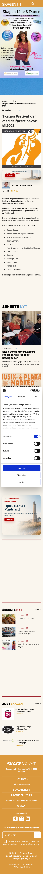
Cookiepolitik (27, 864)
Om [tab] (35, 397)
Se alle (38, 610)
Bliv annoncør (21, 789)
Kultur (13, 101)
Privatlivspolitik (22, 867)
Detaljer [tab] (21, 397)
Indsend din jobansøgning (21, 800)
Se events (10, 175)
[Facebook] (14, 191)
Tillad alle (21, 468)
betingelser (12, 844)
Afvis (21, 482)
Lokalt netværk (13, 855)
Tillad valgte (21, 475)
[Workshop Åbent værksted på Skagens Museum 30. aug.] (38, 171)
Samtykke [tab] (8, 397)
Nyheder (21, 779)
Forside (5, 101)
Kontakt (21, 805)
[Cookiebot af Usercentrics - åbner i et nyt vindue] (30, 390)
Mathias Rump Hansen (22, 185)
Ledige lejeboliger (21, 858)
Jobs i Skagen (30, 855)
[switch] (37, 444)
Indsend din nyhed (21, 795)
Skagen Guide (27, 853)
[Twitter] (17, 191)
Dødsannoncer (21, 784)
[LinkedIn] (11, 191)
